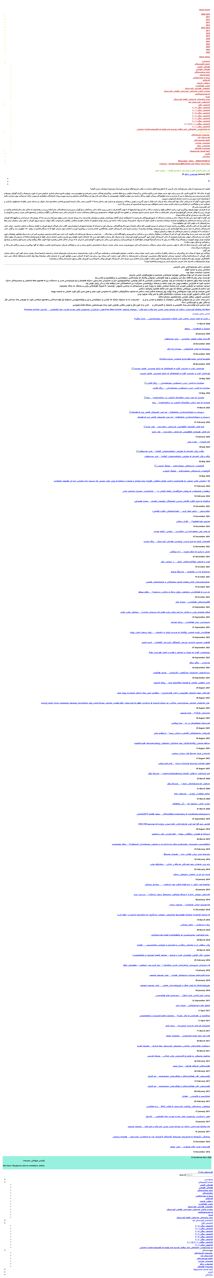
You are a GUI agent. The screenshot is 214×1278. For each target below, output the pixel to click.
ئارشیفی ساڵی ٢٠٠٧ (204, 1226)
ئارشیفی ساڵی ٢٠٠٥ (204, 1231)
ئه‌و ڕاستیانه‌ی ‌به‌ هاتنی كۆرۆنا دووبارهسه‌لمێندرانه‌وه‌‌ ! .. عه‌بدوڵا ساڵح (179, 773)
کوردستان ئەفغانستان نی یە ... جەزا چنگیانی (190, 723)
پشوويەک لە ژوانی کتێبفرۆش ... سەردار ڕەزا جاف (188, 349)
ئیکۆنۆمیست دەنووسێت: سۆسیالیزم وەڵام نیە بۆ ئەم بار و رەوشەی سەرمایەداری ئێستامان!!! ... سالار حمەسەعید (161, 844)
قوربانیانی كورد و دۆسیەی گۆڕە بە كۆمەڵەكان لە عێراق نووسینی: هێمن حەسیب (175, 373)
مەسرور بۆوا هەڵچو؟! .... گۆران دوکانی (193, 521)
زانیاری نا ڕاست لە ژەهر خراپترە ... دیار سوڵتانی (190, 551)
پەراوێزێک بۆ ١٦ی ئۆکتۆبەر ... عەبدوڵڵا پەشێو (190, 571)
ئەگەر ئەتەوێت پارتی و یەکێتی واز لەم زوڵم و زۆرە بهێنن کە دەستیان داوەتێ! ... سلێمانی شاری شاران (165, 612)
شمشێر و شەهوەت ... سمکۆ (197, 328)
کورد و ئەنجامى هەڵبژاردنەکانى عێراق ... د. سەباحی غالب (185, 561)
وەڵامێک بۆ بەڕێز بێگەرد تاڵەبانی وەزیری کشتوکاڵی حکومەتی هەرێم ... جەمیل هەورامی (172, 501)
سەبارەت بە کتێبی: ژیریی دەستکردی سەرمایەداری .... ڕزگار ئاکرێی (181, 388)
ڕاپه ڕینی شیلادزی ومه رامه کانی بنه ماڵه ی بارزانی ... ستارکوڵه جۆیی (180, 864)
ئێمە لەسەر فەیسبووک (203, 1269)
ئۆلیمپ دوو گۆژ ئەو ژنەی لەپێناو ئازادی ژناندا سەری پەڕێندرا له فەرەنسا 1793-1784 (174, 824)
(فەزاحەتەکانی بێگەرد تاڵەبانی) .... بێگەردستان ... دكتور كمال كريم (181, 511)
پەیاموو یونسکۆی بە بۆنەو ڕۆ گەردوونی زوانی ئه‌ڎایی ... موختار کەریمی (178, 1056)
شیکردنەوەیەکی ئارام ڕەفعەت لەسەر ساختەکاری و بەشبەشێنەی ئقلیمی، (178, 582)
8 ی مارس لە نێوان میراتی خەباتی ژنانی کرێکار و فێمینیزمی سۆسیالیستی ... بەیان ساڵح (172, 318)
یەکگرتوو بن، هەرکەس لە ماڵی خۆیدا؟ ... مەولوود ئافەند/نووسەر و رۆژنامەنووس (174, 1015)
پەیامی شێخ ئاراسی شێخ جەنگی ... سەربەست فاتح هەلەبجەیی (182, 995)
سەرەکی (209, 1274)
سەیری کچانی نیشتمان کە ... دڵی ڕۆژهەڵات (191, 803)
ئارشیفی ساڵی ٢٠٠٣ (204, 1236)
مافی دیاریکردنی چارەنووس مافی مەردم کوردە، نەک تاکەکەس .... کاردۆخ (178, 1116)
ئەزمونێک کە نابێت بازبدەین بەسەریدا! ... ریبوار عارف (187, 1025)
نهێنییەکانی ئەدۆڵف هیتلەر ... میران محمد (191, 1066)
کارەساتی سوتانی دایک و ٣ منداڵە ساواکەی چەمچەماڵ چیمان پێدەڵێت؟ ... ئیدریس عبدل (172, 894)
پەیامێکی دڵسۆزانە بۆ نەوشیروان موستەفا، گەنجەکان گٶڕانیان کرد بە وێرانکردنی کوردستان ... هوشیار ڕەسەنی (161, 1136)
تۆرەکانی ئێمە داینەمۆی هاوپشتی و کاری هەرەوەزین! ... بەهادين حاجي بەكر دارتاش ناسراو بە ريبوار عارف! (163, 693)
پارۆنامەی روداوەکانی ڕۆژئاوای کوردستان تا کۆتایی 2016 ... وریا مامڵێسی (178, 1106)
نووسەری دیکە (191, 174)
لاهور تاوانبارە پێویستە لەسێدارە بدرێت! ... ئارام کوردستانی (184, 763)
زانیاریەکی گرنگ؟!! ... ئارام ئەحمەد (195, 713)
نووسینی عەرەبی (205, 1261)
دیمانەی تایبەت (206, 1201)
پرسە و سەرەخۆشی (204, 1196)
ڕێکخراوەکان (207, 1193)
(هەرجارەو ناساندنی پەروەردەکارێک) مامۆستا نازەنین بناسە (184, 359)
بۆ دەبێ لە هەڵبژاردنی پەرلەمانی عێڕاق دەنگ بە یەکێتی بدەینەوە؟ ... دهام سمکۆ (174, 592)
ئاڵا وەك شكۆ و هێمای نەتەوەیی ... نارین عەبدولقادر (187, 339)
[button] (204, 132)
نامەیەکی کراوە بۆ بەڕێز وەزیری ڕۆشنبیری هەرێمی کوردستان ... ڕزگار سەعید (177, 541)
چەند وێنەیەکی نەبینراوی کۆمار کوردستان (194, 1217)
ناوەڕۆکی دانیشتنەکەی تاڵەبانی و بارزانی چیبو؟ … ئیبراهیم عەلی (182, 733)
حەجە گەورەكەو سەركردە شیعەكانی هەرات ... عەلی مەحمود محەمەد (179, 975)
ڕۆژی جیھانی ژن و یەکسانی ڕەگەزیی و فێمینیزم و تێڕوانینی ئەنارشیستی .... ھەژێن (173, 945)
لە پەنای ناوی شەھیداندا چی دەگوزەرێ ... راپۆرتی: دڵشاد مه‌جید (182, 531)
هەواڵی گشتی (206, 1185)
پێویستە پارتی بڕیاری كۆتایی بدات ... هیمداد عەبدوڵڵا (187, 854)
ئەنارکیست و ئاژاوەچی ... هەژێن (196, 1096)
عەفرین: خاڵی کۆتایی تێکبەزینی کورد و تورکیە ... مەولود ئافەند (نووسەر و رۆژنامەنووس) (171, 955)
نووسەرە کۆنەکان (205, 1266)
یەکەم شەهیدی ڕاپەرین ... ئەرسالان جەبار (192, 793)
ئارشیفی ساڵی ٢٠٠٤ (204, 1234)
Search (182, 1175)
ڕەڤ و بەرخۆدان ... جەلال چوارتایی (195, 924)
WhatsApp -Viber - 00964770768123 (194, 161)
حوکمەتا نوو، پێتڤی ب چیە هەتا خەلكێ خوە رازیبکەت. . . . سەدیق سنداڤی (177, 884)
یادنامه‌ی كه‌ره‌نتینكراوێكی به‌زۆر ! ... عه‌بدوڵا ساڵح (188, 783)
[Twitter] (209, 181)
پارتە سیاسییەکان (205, 1190)
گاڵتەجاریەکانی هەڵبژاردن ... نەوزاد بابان (192, 602)
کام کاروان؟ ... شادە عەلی (198, 442)
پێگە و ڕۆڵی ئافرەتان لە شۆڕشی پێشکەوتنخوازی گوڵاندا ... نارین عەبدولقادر (177, 456)
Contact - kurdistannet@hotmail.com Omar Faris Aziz (184, 163)
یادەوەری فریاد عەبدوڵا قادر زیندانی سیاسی (190, 753)
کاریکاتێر (209, 1198)
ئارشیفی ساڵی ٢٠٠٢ (204, 1239)
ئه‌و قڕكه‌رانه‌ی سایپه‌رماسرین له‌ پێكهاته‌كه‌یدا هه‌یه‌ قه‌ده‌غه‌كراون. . (180, 935)
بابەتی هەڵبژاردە (205, 1204)
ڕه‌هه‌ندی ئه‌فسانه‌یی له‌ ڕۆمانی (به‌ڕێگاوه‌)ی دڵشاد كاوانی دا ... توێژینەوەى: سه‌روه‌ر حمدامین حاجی (166, 491)
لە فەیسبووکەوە (205, 1212)
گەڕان (210, 1272)
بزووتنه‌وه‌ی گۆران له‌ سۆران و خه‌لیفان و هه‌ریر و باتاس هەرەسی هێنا (179, 652)
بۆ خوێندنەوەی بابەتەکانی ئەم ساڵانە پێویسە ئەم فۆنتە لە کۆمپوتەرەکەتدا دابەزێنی (176, 1247)
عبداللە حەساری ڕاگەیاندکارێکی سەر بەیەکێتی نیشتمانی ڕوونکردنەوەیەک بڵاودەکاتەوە (172, 743)
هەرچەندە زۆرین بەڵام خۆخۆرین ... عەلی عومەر (190, 1146)
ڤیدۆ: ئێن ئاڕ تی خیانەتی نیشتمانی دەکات (191, 874)
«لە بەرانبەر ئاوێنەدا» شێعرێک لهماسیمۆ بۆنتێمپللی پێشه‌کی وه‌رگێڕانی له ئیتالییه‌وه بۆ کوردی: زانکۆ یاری (163, 914)
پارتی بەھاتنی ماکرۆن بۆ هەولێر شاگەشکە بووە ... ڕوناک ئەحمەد (181, 682)
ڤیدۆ (210, 1215)
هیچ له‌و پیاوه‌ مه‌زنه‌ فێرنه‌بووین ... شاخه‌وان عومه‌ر (188, 1035)
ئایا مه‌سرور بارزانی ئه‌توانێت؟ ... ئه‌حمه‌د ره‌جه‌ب (189, 904)
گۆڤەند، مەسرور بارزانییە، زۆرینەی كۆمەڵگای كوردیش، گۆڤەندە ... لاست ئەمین (176, 642)
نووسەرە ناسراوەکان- (203, 1253)
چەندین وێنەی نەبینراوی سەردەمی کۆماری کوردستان (190, 1209)
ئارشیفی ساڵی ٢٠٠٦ (204, 1228)
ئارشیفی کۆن (207, 1223)
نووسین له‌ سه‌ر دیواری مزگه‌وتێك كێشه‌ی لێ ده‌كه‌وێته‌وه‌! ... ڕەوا (181, 402)
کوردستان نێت (206, 1255)
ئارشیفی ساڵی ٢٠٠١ (204, 1245)
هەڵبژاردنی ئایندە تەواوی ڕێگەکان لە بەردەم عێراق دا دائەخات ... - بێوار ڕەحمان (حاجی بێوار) (170, 632)
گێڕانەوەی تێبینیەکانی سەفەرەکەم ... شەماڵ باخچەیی (186, 471)
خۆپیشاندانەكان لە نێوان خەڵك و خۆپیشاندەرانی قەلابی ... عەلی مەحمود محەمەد (175, 985)
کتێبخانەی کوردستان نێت (202, 1220)
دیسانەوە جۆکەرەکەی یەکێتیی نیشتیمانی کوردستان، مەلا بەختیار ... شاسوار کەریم (173, 1046)
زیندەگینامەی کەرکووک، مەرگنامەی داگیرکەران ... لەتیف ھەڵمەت (181, 672)
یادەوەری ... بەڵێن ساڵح (199, 662)
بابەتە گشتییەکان (205, 1182)
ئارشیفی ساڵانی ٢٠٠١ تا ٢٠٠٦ (200, 1242)
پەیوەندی (209, 1179)
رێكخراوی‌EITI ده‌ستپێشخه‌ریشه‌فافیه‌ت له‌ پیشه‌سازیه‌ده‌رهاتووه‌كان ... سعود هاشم (173, 814)
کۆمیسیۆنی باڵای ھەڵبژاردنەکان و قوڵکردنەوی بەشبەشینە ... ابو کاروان (179, 1076)
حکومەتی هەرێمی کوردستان (200, 1206)
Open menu (204, 9)
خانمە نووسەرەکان (205, 1258)
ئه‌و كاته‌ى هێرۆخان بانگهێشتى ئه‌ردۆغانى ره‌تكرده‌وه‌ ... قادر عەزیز (181, 431)
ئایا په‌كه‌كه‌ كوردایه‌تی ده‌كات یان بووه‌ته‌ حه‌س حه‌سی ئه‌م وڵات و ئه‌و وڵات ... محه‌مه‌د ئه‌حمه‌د (169, 1126)
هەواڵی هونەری (206, 1187)
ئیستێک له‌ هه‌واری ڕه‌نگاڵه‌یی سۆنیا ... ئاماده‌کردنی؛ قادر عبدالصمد (181, 834)
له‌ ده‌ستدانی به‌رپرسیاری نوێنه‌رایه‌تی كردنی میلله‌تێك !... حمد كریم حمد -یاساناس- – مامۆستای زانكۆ (166, 965)
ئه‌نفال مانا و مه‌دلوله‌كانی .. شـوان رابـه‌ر (193, 1005)
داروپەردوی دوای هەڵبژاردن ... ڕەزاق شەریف (190, 622)
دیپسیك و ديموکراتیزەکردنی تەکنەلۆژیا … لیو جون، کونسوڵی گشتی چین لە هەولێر (173, 417)
